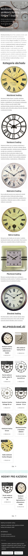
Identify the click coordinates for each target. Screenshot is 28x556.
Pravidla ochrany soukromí (8, 536)
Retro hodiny (14, 235)
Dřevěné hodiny (14, 313)
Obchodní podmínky (6, 534)
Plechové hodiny (14, 274)
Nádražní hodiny (14, 191)
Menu (25, 2)
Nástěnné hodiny (14, 95)
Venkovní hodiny (14, 142)
